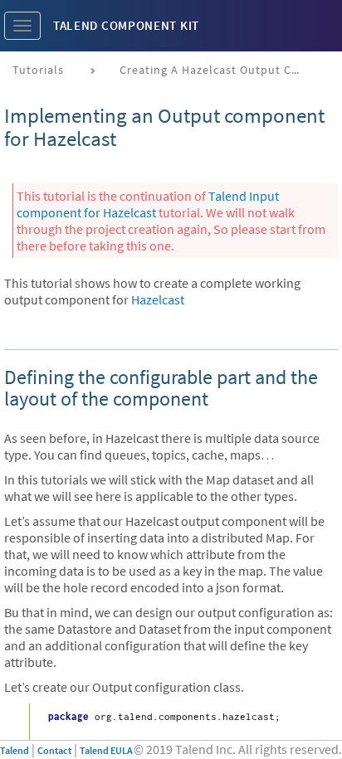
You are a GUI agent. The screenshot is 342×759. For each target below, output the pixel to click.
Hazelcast (157, 299)
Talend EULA (106, 750)
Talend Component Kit (126, 25)
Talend (14, 750)
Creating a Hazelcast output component (217, 69)
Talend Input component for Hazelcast (148, 204)
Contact (54, 750)
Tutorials (38, 69)
